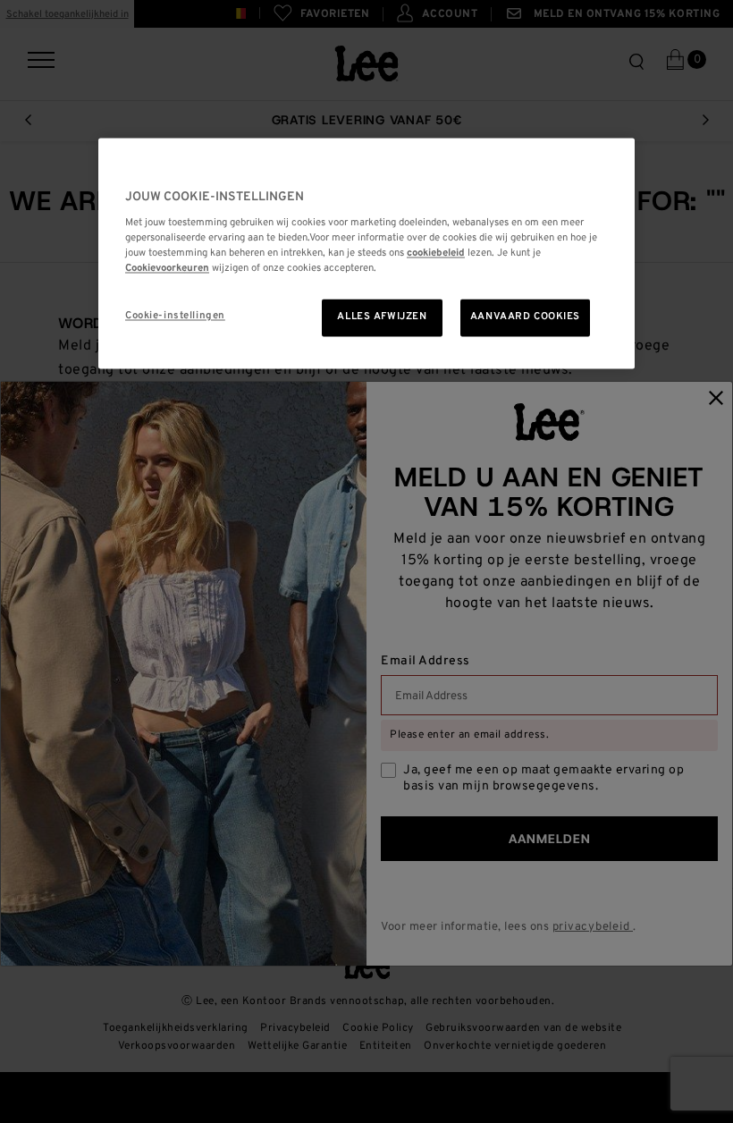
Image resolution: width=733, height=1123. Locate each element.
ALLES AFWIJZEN (381, 317)
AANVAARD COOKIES (525, 317)
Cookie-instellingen (175, 316)
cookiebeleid (436, 254)
